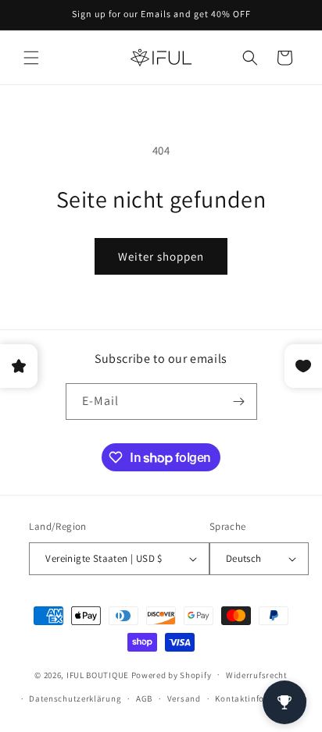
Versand (184, 698)
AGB (144, 698)
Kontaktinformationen (261, 698)
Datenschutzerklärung (75, 698)
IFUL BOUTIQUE (97, 674)
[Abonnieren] (239, 401)
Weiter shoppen (161, 256)
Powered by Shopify (171, 674)
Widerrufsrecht (257, 675)
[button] (31, 58)
